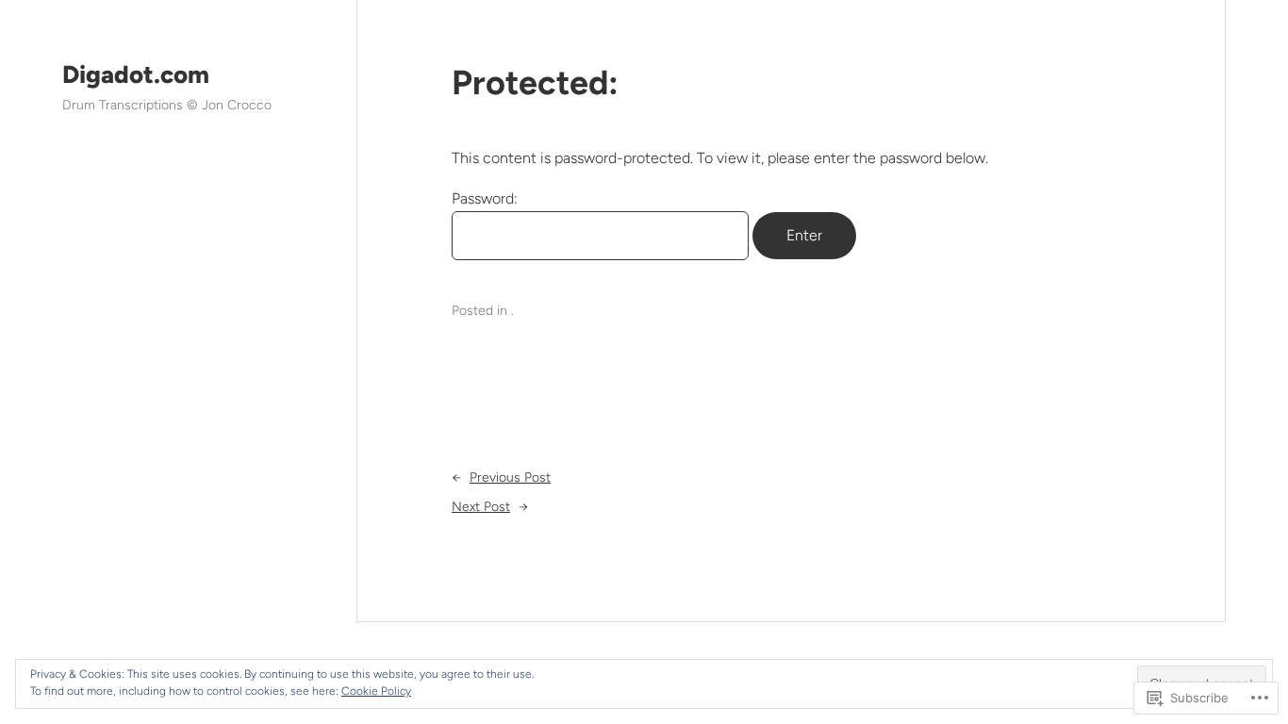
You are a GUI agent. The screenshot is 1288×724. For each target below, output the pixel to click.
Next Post (481, 507)
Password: (485, 198)
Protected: (535, 82)
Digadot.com (135, 74)
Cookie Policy (376, 691)
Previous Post (510, 477)
